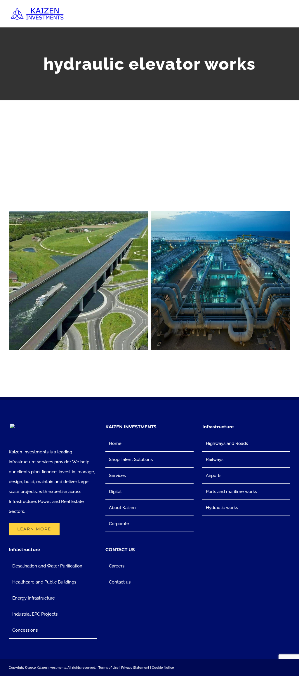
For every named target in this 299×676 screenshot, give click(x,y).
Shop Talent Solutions (131, 459)
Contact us (120, 582)
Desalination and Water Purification (47, 566)
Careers (116, 566)
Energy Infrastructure (33, 598)
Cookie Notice (163, 668)
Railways (214, 459)
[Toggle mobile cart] (277, 16)
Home (115, 443)
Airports (213, 475)
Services (117, 475)
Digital (115, 491)
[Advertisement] (149, 144)
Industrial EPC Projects (35, 614)
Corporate (119, 523)
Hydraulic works (222, 507)
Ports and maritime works (231, 491)
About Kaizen (122, 507)
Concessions (25, 630)
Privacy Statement (135, 668)
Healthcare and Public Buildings (44, 582)
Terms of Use (108, 668)
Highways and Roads (227, 443)
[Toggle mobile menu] (288, 16)
